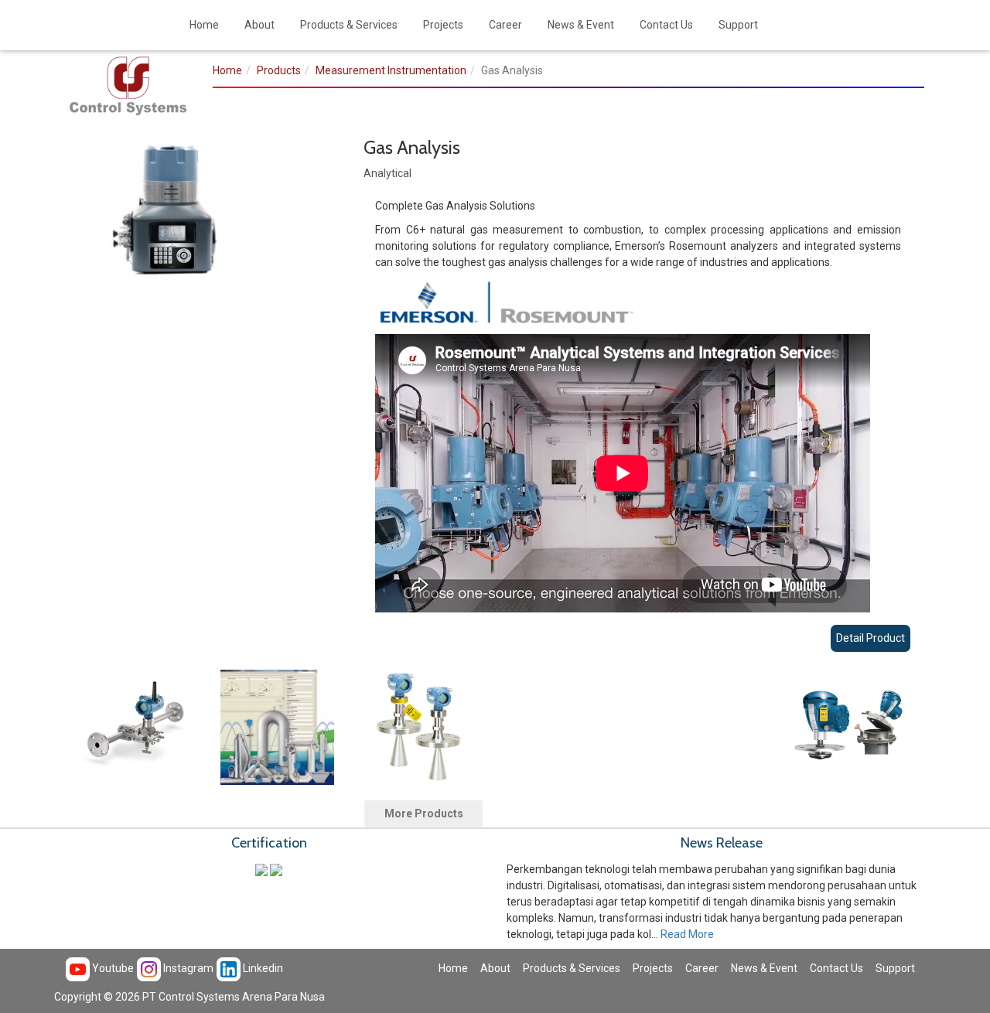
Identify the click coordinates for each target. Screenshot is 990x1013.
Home (204, 25)
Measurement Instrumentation (391, 70)
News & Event (581, 25)
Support (738, 25)
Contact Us (666, 25)
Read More (687, 934)
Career (505, 25)
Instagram (187, 968)
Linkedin (262, 968)
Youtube (112, 968)
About (259, 25)
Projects (443, 25)
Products (279, 70)
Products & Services (349, 25)
